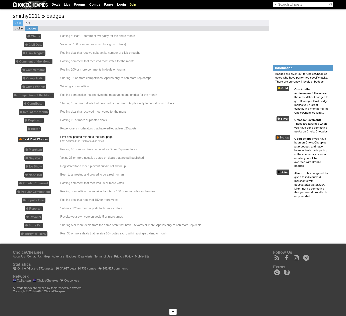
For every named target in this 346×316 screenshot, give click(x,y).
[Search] (330, 4)
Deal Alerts (85, 256)
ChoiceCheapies (47, 280)
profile (19, 28)
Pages (109, 4)
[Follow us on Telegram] (306, 258)
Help (47, 256)
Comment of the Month (34, 61)
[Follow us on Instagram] (296, 258)
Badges (71, 256)
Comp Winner (35, 86)
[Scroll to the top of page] (173, 312)
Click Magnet (34, 53)
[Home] (30, 4)
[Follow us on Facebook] (287, 258)
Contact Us (34, 256)
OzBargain (23, 280)
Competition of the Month (35, 95)
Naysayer (35, 158)
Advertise (58, 256)
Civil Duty (35, 44)
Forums (80, 4)
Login (121, 4)
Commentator (35, 70)
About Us (19, 256)
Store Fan (35, 225)
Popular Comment (35, 183)
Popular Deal (35, 200)
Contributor (35, 103)
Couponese (71, 280)
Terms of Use (103, 256)
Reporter (35, 208)
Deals (56, 4)
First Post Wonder (35, 139)
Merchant (35, 149)
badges (31, 28)
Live (67, 4)
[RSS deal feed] (277, 258)
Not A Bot (35, 175)
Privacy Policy (123, 256)
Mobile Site (142, 256)
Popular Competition (35, 191)
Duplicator (35, 120)
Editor (35, 128)
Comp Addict (34, 78)
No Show (35, 166)
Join (133, 4)
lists (27, 23)
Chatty (35, 36)
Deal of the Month (35, 112)
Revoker (35, 217)
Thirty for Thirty (35, 233)
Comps (94, 4)
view (18, 23)
